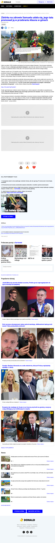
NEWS (2, 6)
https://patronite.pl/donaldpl (15, 192)
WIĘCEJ (25, 6)
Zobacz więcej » (34, 319)
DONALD (3, 13)
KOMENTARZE (17, 6)
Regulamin (22, 527)
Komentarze (23, 524)
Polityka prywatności (30, 527)
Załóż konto (50, 2)
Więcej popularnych (7, 447)
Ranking (35, 524)
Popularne (29, 524)
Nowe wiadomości (5, 505)
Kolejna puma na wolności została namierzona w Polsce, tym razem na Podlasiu (30, 456)
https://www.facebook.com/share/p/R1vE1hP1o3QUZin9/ (12, 233)
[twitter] (6, 28)
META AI (31, 258)
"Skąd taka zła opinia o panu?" (47, 259)
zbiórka (3, 24)
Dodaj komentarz (7, 266)
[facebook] (3, 28)
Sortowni (18, 243)
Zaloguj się (41, 2)
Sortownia (17, 188)
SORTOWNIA (9, 6)
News (18, 524)
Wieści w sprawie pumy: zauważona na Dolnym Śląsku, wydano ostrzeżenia (28, 497)
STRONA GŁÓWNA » (8, 216)
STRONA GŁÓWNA (19, 511)
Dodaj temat (34, 526)
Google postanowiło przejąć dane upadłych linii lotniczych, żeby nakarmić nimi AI (30, 480)
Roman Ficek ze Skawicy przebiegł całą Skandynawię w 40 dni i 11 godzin (28, 489)
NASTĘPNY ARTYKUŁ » (34, 511)
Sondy (24, 526)
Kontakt (28, 526)
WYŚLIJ (12, 27)
